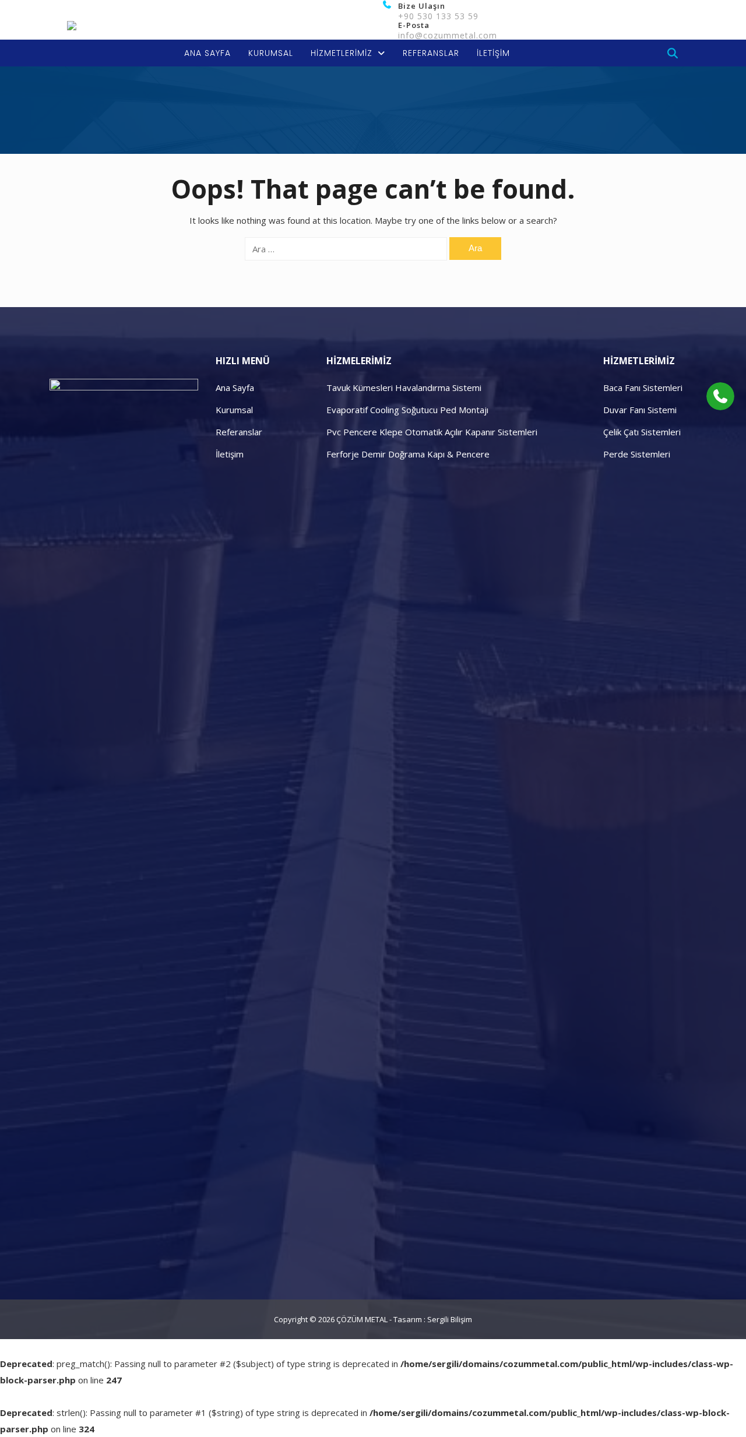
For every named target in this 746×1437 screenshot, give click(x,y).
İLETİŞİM (493, 53)
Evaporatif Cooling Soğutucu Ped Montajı (407, 409)
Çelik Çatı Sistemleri (642, 432)
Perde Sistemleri (636, 454)
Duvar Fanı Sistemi (640, 409)
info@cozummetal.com (447, 35)
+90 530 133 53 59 (438, 16)
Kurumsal (234, 409)
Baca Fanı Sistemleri (642, 387)
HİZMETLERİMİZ (341, 53)
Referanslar (239, 432)
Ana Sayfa (235, 387)
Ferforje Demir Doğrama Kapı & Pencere (408, 454)
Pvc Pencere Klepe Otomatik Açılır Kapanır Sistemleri (431, 432)
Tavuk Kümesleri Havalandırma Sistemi (403, 387)
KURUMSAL (270, 53)
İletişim (230, 454)
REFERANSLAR (431, 53)
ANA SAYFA (207, 53)
